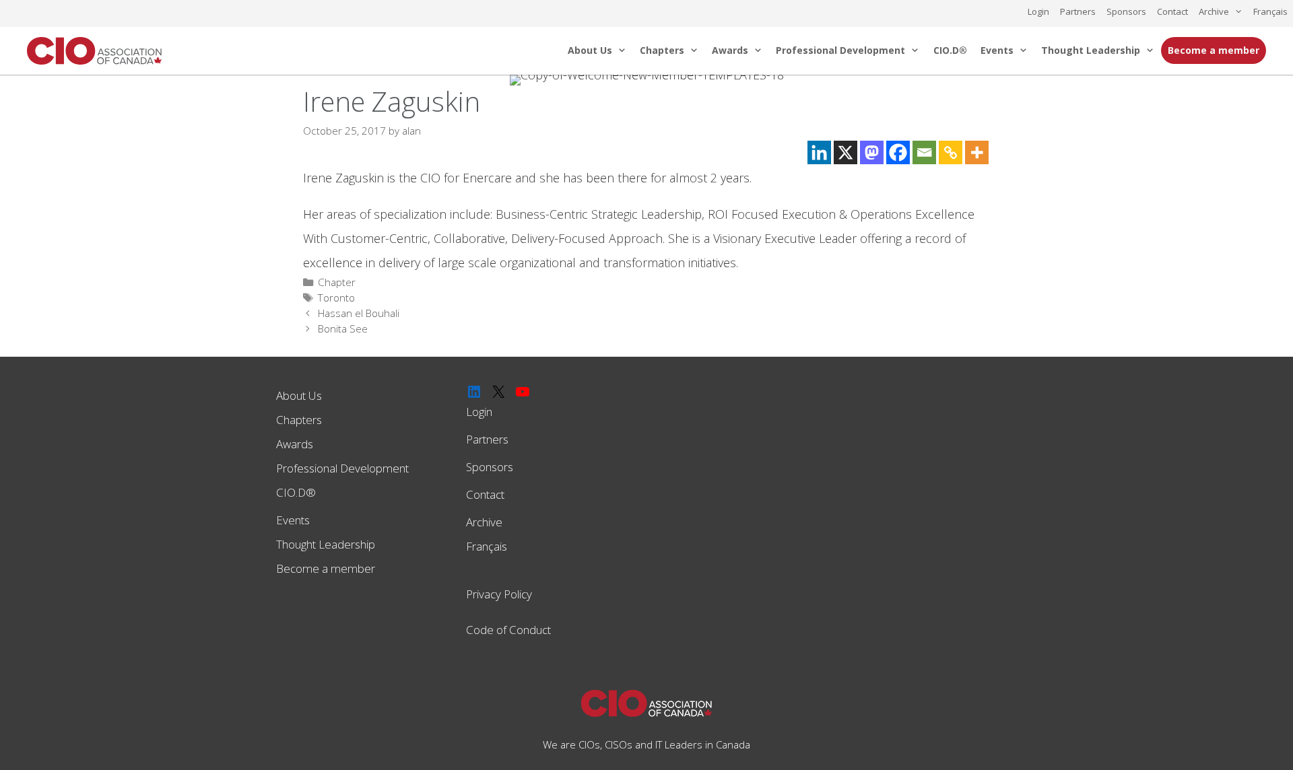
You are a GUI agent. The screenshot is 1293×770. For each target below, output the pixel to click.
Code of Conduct (508, 629)
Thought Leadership (1090, 50)
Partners (1078, 11)
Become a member (1213, 50)
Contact (1172, 11)
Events (997, 50)
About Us (590, 50)
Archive (1214, 11)
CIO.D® (950, 50)
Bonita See (343, 328)
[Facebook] (898, 152)
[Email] (924, 152)
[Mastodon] (872, 152)
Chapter (337, 282)
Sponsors (1126, 11)
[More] (977, 152)
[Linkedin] (819, 152)
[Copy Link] (950, 152)
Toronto (336, 297)
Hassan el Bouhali (358, 313)
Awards (730, 50)
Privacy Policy (499, 594)
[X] (845, 152)
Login (1038, 11)
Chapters (662, 50)
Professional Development (840, 50)
